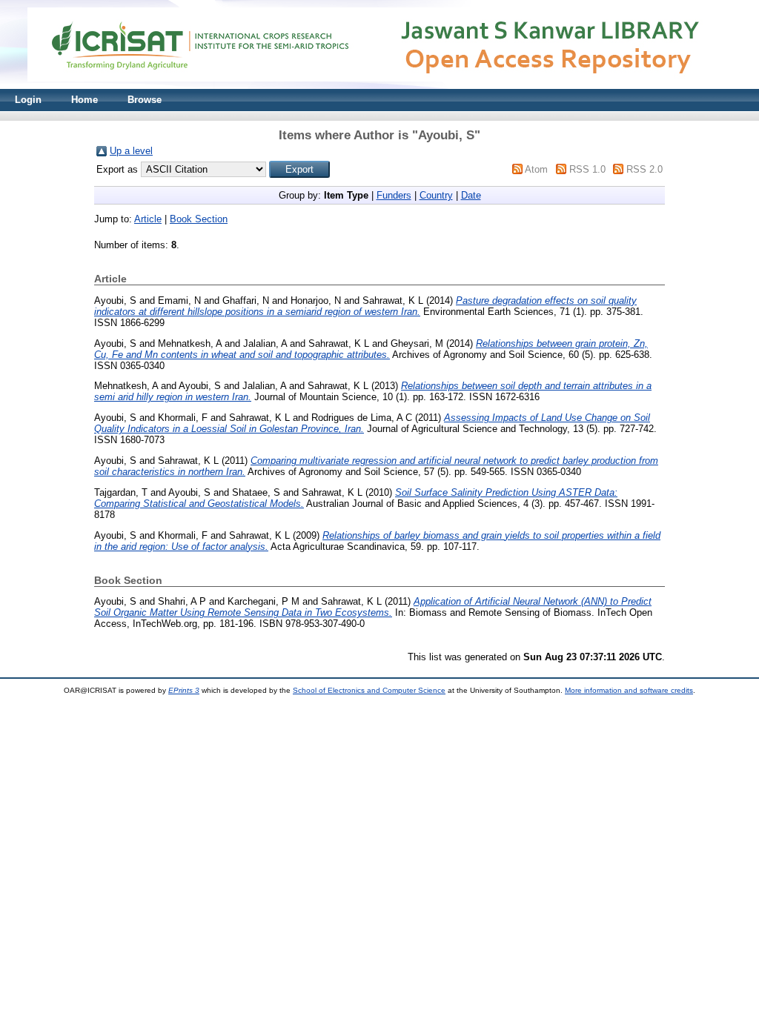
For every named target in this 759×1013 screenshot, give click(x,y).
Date (471, 195)
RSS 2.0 (644, 169)
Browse (144, 99)
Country (436, 195)
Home (84, 99)
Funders (394, 195)
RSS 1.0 (587, 169)
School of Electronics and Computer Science (369, 690)
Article (148, 219)
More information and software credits (629, 690)
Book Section (199, 219)
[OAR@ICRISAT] (379, 85)
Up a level (131, 150)
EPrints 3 (183, 690)
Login (28, 99)
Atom (536, 169)
